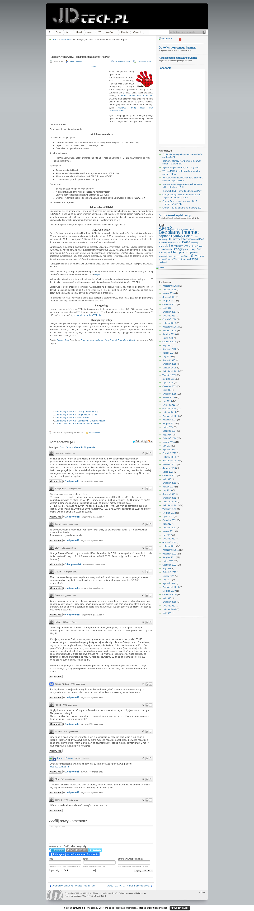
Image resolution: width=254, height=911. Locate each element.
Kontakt (124, 32)
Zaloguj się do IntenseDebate (57, 850)
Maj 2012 (166, 524)
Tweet (94, 66)
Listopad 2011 (169, 546)
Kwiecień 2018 (169, 289)
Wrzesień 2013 (169, 464)
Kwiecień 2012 (169, 527)
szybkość (163, 259)
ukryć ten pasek (179, 908)
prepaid (162, 252)
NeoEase (77, 896)
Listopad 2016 (169, 323)
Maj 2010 (166, 598)
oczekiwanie (165, 249)
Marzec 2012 (168, 531)
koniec (162, 246)
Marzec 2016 (168, 353)
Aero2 (89, 32)
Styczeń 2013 (168, 494)
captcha (165, 236)
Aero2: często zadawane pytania (178, 57)
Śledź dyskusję (150, 441)
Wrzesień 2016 (169, 330)
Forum (58, 32)
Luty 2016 (167, 356)
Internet (172, 242)
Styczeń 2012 (168, 539)
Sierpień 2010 (169, 591)
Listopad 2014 (169, 412)
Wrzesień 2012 (169, 509)
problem (172, 252)
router (171, 256)
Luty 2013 (167, 490)
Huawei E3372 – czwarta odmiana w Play (181, 191)
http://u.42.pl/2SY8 (59, 766)
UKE (174, 259)
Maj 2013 (166, 479)
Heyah (97, 274)
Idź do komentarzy (122, 61)
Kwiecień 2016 (169, 349)
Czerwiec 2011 (169, 565)
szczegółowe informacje (124, 908)
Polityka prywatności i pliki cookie (132, 893)
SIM (194, 256)
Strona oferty (63, 340)
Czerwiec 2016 (169, 341)
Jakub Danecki (75, 61)
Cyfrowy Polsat (182, 236)
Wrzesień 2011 (169, 554)
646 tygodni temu (75, 489)
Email (86, 858)
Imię (51, 858)
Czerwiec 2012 (169, 520)
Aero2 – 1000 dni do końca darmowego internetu (78, 424)
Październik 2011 (170, 550)
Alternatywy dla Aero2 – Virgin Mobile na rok (76, 415)
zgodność (163, 262)
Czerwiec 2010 (169, 594)
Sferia (187, 256)
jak (180, 243)
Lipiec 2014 (167, 427)
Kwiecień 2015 (169, 394)
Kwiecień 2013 (169, 483)
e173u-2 (200, 239)
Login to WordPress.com (77, 850)
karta (186, 242)
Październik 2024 (170, 286)
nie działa (192, 246)
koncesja (195, 243)
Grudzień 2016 (169, 319)
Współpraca (111, 32)
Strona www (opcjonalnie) (130, 858)
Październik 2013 (170, 460)
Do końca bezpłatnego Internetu (177, 47)
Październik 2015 (170, 371)
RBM (195, 253)
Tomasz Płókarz (65, 758)
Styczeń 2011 (168, 583)
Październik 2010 (170, 587)
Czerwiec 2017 (169, 304)
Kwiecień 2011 (169, 572)
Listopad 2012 (169, 501)
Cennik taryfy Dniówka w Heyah (120, 340)
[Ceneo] (160, 268)
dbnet (193, 239)
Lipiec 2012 (167, 516)
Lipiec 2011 (167, 561)
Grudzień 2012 (169, 498)
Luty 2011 (167, 579)
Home (50, 32)
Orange (177, 249)
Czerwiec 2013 (169, 475)
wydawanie (184, 259)
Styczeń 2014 (168, 449)
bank (191, 229)
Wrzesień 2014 (169, 420)
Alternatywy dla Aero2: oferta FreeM (72, 417)
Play (192, 249)
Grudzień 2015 (169, 364)
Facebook (165, 67)
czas (196, 236)
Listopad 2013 (169, 457)
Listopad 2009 (169, 609)
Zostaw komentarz (144, 61)
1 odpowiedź (72, 481)
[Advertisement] (100, 47)
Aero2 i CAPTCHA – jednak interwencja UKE (128, 886)
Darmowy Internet (179, 239)
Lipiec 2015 (167, 382)
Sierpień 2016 (169, 334)
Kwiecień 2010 (169, 602)
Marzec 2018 (168, 293)
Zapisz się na (56, 870)
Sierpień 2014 (169, 423)
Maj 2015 (166, 390)
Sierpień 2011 (169, 557)
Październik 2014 (170, 416)
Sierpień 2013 (169, 468)
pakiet (186, 249)
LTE (99, 32)
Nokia (200, 246)
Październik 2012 (170, 505)
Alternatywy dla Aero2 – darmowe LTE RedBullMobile (80, 421)
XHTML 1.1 (91, 896)
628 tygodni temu (67, 453)
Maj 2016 (166, 345)
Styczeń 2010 (168, 606)
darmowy (163, 239)
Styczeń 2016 (168, 360)
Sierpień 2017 (169, 301)
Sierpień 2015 (169, 379)
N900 (186, 246)
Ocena (69, 447)
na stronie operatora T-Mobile (87, 315)
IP (177, 243)
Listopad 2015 (169, 368)
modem (178, 246)
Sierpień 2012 (169, 513)
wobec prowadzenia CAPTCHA (137, 95)
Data (62, 447)
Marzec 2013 (168, 487)
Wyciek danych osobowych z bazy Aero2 (181, 167)
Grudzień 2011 (169, 542)
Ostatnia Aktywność (84, 447)
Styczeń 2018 (168, 297)
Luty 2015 (167, 401)
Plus (198, 249)
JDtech (79, 32)
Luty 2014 (167, 446)
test (169, 259)
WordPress (55, 895)
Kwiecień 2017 (169, 312)
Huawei (163, 242)
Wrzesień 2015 (169, 375)
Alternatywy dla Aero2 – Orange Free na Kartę (76, 411)
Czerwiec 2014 (169, 431)
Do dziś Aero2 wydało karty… (176, 215)
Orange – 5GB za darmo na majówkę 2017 (182, 208)
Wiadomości (66, 39)
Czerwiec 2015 (169, 386)
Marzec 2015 (168, 397)
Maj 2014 (166, 435)
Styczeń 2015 (168, 405)
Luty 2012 (167, 535)
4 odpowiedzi (72, 588)
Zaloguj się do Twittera (95, 850)
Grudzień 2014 (169, 408)
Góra (203, 892)
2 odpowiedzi (72, 516)
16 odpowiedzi (73, 564)
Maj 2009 (166, 613)
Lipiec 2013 (167, 472)
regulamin (163, 256)
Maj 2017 (166, 308)
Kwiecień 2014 (169, 438)
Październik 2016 (170, 327)
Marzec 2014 (168, 442)
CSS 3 (103, 896)
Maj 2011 (166, 568)
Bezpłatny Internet (179, 232)
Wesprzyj (137, 32)
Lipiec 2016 (167, 338)
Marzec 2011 (168, 576)
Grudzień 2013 (169, 453)
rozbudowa (179, 256)
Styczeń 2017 (168, 316)
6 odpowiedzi (72, 614)
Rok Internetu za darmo (92, 340)
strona (201, 256)
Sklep (68, 32)
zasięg (194, 259)
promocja (186, 252)
